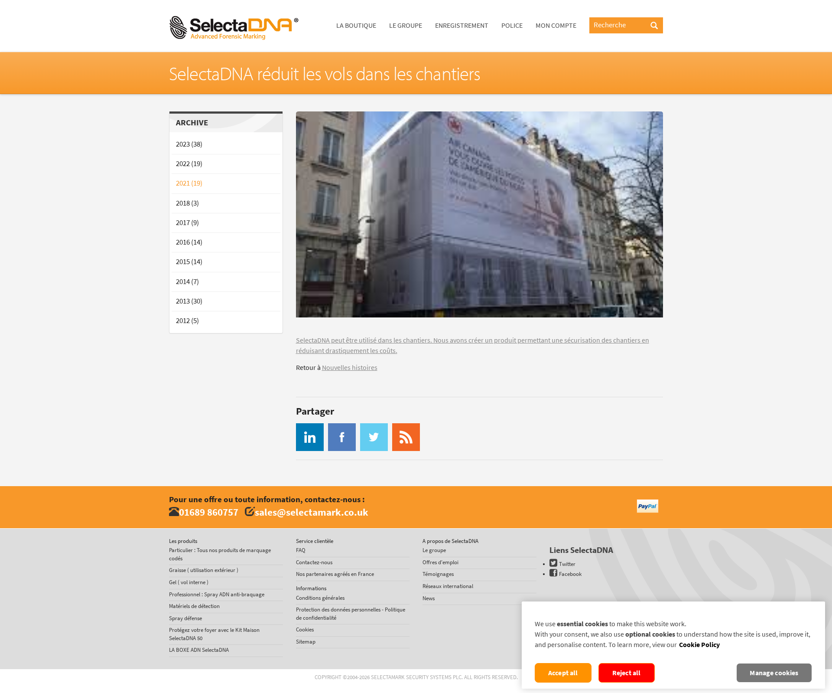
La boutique (356, 25)
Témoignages (438, 574)
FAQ (301, 550)
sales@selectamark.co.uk (311, 512)
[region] (673, 645)
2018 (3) (187, 203)
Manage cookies (774, 672)
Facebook (570, 574)
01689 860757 (208, 512)
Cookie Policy (699, 644)
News (428, 598)
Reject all (626, 672)
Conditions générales (320, 597)
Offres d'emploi (440, 562)
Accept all (563, 672)
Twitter (567, 564)
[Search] (654, 26)
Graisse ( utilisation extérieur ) (203, 570)
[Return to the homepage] (234, 11)
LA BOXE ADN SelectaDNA (199, 650)
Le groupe (405, 25)
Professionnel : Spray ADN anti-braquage (216, 594)
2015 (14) (189, 262)
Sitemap (305, 641)
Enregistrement (461, 25)
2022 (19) (189, 164)
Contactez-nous (314, 562)
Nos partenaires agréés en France (335, 574)
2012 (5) (187, 321)
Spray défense (185, 618)
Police (512, 25)
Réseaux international (447, 586)
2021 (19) (189, 183)
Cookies (305, 629)
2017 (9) (187, 223)
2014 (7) (187, 282)
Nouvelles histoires (349, 367)
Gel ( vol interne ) (188, 582)
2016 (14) (189, 242)
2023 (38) (189, 144)
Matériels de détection (194, 606)
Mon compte (556, 25)
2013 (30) (189, 301)
